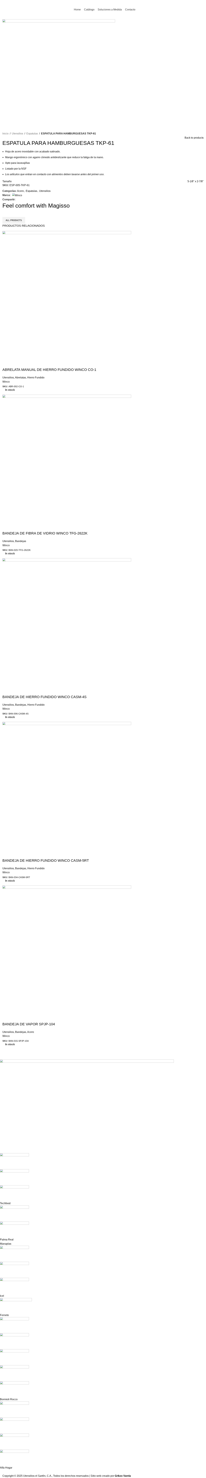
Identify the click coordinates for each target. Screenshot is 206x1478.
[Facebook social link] (193, 3)
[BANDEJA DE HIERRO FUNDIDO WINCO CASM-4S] (66, 622)
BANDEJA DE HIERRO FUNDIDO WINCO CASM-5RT (45, 861)
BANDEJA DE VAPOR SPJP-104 (28, 1024)
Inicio (5, 133)
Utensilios (17, 133)
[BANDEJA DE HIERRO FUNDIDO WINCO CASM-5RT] (66, 785)
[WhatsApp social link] (202, 3)
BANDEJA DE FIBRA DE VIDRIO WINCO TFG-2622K (45, 533)
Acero (20, 191)
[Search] (187, 3)
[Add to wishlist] (24, 363)
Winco (6, 381)
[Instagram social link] (197, 3)
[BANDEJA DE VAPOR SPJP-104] (66, 949)
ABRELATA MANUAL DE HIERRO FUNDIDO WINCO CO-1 (49, 370)
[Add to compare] (15, 363)
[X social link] (21, 199)
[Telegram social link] (28, 199)
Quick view (6, 363)
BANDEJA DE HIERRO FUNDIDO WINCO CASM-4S (44, 697)
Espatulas (32, 133)
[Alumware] (100, 1264)
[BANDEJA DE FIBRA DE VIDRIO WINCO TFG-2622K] (66, 458)
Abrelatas (20, 377)
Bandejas (20, 541)
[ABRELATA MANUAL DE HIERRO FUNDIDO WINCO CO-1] (66, 295)
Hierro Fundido (35, 377)
